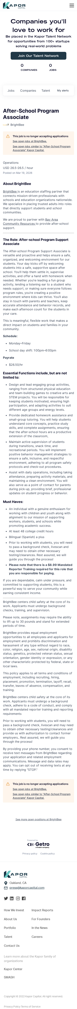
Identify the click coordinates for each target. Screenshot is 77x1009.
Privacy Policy (12, 1006)
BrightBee (10, 191)
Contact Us (11, 945)
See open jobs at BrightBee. (30, 141)
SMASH (9, 977)
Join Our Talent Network (38, 56)
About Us (10, 919)
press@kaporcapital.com (27, 887)
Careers (37, 936)
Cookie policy (47, 853)
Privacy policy (29, 853)
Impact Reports (42, 910)
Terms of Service (31, 1006)
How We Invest (14, 910)
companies (28, 90)
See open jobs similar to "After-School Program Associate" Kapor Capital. (41, 148)
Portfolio (10, 927)
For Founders (41, 919)
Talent (8, 936)
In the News (39, 927)
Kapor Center (13, 969)
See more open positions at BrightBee (38, 819)
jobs (10, 90)
